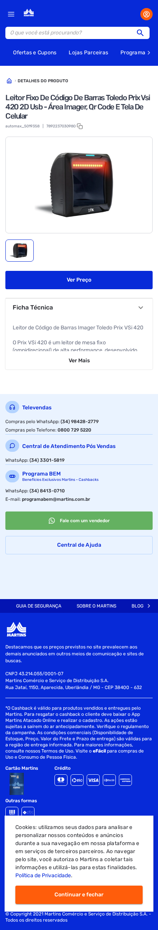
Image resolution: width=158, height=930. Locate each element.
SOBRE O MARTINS (96, 606)
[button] (143, 32)
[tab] (19, 250)
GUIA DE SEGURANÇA (38, 606)
